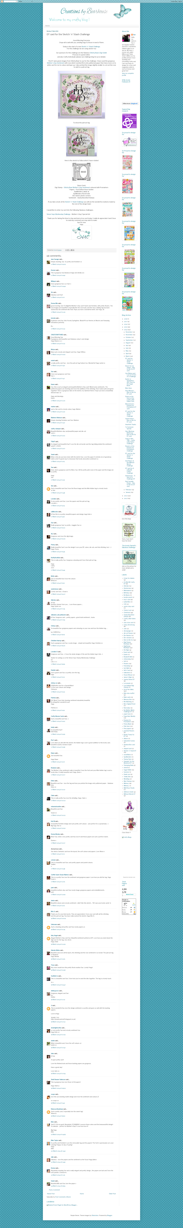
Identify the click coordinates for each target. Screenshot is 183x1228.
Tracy (53, 965)
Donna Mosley (55, 834)
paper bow (127, 714)
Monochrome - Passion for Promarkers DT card (130, 406)
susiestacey (54, 589)
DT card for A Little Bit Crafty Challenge (129, 471)
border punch (128, 597)
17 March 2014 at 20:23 (58, 815)
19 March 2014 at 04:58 (58, 1134)
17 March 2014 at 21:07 (58, 843)
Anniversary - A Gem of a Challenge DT (130, 477)
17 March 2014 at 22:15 (58, 882)
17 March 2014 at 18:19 (58, 634)
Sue (52, 371)
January (128, 492)
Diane (53, 753)
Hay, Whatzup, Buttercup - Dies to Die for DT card (130, 434)
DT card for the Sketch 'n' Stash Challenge (130, 414)
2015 (125, 327)
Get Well (126, 668)
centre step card (129, 606)
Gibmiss (53, 600)
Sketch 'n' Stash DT (130, 751)
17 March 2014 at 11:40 (58, 365)
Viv (52, 292)
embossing (127, 659)
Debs (52, 781)
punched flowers (129, 731)
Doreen (53, 270)
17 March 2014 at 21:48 (58, 869)
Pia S (52, 740)
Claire (52, 795)
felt (125, 661)
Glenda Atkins (55, 950)
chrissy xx (54, 683)
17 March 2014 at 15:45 (58, 552)
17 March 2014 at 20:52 (58, 828)
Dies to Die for (128, 640)
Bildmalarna (127, 590)
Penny (53, 545)
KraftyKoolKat (55, 558)
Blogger (109, 1215)
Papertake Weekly (129, 716)
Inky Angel (54, 935)
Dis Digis (126, 650)
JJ (51, 1005)
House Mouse (128, 675)
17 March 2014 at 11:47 (58, 378)
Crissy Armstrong (129, 625)
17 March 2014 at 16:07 (58, 594)
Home (47, 26)
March (128, 356)
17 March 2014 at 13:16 (58, 461)
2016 (126, 324)
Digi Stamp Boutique (127, 643)
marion (53, 406)
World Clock (129, 894)
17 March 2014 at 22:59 (58, 894)
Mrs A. (53, 911)
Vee (52, 486)
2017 (125, 321)
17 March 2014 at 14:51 (58, 517)
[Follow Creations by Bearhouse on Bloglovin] (130, 104)
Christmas (127, 612)
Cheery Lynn (128, 610)
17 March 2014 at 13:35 (58, 480)
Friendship (127, 666)
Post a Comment (54, 1190)
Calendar (130, 877)
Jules (52, 1053)
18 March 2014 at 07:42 (58, 1047)
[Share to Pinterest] (73, 250)
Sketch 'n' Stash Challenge (74, 202)
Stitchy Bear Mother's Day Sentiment (77, 187)
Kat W (53, 821)
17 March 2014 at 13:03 (58, 436)
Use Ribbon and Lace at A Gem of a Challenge (130, 375)
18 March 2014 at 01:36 (58, 929)
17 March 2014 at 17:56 (58, 620)
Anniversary (127, 588)
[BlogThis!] (68, 250)
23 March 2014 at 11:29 (58, 1175)
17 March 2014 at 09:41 (58, 275)
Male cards (127, 697)
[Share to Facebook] (72, 250)
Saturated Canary (129, 741)
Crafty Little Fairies (130, 618)
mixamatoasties (56, 806)
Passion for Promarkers (127, 721)
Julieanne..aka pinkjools (58, 615)
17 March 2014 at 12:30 (58, 412)
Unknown (54, 924)
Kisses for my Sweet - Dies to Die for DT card (130, 368)
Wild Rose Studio (129, 788)
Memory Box (128, 699)
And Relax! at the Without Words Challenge (129, 463)
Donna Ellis (54, 303)
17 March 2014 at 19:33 (58, 692)
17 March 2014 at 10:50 (58, 354)
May (127, 351)
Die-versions (128, 638)
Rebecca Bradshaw (57, 1109)
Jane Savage (55, 259)
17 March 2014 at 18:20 (58, 646)
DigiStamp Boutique (127, 647)
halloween (127, 672)
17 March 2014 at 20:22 (58, 800)
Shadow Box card (129, 744)
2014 (125, 330)
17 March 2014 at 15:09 (58, 539)
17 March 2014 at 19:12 (58, 677)
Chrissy (53, 626)
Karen (53, 384)
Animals (126, 586)
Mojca (53, 349)
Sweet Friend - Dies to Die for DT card (130, 420)
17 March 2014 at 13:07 (58, 448)
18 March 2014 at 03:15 (58, 959)
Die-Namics (127, 635)
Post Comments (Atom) (63, 1197)
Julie (52, 1157)
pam (52, 887)
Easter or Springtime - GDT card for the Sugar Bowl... (130, 382)
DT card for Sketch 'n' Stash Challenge (129, 361)
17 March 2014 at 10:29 (58, 312)
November (129, 335)
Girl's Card (127, 670)
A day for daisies (129, 578)
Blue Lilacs (128, 388)
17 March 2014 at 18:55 (58, 664)
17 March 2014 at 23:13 (58, 905)
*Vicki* (53, 441)
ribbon (126, 738)
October (128, 337)
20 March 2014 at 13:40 (58, 1151)
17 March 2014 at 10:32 (58, 329)
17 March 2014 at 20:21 (58, 789)
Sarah (53, 454)
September (129, 340)
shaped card (128, 748)
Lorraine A (54, 652)
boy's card (127, 599)
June (127, 348)
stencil (126, 767)
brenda (53, 318)
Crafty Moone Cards (57, 716)
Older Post (112, 1194)
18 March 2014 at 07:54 (58, 1073)
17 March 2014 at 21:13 (58, 854)
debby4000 (55, 991)
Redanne (54, 768)
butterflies (127, 602)
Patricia (53, 698)
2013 (125, 496)
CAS (125, 604)
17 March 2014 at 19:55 (58, 734)
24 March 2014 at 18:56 (58, 1186)
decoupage (127, 631)
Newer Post (51, 1194)
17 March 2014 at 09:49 (58, 286)
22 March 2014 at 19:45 (58, 1162)
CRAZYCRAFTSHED (57, 335)
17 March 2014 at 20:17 (58, 775)
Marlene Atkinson (56, 418)
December (129, 332)
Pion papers (127, 728)
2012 (125, 498)
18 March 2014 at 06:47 (58, 985)
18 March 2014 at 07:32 (58, 1022)
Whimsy (126, 783)
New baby (127, 708)
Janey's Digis (128, 677)
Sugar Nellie (127, 770)
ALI (52, 534)
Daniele (53, 670)
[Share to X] (70, 250)
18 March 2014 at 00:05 (58, 918)
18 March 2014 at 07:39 (58, 1035)
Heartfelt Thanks (130, 424)
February (129, 490)
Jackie (53, 1041)
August (128, 343)
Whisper (53, 281)
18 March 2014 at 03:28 (58, 970)
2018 (125, 319)
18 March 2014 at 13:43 (58, 1103)
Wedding (126, 779)
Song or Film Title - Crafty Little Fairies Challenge (130, 441)
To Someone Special (129, 428)
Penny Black (127, 724)
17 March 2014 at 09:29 (58, 264)
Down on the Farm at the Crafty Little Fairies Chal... (130, 399)
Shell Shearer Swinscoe (58, 1079)
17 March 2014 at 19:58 (58, 747)
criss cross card (128, 622)
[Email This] (66, 250)
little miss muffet (129, 693)
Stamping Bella (128, 765)
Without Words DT (129, 794)
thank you (127, 774)
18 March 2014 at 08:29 (58, 1088)
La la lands (127, 683)
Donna (53, 1168)
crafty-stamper (56, 429)
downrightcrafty (56, 1028)
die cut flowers (128, 633)
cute (125, 628)
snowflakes (127, 754)
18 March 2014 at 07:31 (58, 999)
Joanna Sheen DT (129, 679)
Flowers (126, 663)
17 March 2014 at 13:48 (58, 493)
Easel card (127, 652)
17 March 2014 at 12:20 (58, 401)
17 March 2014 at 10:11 (58, 297)
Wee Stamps (128, 781)
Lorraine (53, 499)
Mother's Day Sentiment (55, 63)
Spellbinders (127, 757)
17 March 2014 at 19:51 (58, 710)
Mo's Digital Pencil (129, 704)
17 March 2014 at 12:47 (58, 423)
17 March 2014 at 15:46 (58, 570)
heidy (52, 727)
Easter (126, 654)
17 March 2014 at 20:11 (58, 762)
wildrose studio (128, 792)
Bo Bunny (127, 595)
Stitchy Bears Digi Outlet (98, 53)
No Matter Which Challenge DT (129, 711)
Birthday (126, 593)
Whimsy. (126, 786)
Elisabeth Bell (128, 657)
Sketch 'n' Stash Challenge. (91, 47)
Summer (126, 772)
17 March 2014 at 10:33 (58, 343)
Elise (52, 1122)
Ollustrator (95, 1215)
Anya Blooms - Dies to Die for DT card (130, 392)
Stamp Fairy (127, 759)
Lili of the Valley (129, 689)
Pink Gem (127, 726)
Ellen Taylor (54, 1140)
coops (53, 1094)
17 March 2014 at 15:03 (58, 528)
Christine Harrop (56, 640)
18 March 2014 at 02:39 (58, 944)
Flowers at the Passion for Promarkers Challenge (129, 448)
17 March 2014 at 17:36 (58, 609)
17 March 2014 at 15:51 (58, 583)
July (127, 345)
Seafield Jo (54, 976)
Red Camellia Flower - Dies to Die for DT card (130, 484)
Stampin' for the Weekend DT (129, 762)
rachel (53, 360)
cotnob (53, 860)
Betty (52, 576)
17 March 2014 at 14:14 (58, 506)
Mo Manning (128, 702)
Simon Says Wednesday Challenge (58, 214)
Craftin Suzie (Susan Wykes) (60, 875)
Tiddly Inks (127, 776)
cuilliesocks (54, 512)
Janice (53, 900)
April (127, 353)
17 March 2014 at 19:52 (58, 721)
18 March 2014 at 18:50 (58, 1116)
